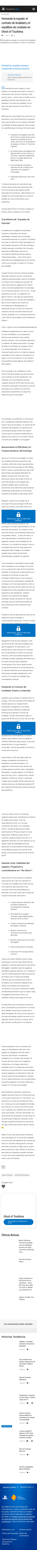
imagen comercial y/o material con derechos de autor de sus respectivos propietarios (18, 1519)
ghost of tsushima (7, 1175)
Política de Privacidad (10, 1533)
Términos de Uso (25, 1529)
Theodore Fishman (14, 75)
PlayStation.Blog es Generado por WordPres (9, 1541)
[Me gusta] (28, 1349)
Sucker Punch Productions (22, 1175)
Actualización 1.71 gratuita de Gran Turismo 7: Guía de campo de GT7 (27, 1397)
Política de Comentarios (24, 1534)
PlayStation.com (8, 1529)
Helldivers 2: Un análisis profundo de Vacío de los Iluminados (26, 1344)
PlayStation (13, 9)
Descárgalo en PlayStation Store (17, 1222)
